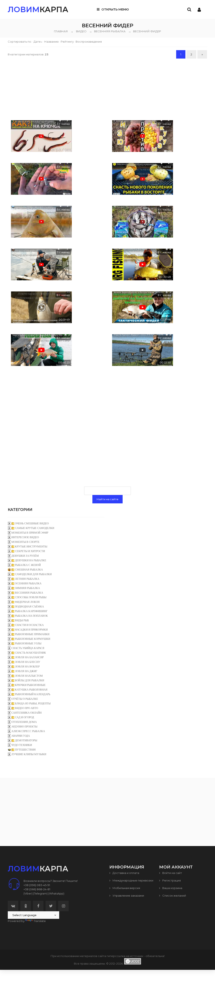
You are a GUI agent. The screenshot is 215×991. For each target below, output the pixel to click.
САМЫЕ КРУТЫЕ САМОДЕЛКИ (34, 528)
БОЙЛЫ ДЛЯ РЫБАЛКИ (29, 680)
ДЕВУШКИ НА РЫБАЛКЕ (30, 560)
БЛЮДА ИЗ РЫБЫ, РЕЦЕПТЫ (33, 703)
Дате (37, 41)
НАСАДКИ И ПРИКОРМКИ (31, 629)
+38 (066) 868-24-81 (37, 889)
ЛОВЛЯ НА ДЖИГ (26, 671)
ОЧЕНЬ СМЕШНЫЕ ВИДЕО (32, 523)
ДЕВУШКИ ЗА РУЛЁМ (25, 555)
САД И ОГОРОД (24, 717)
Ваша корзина (172, 888)
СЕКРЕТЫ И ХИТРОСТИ (30, 551)
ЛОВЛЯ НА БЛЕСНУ (27, 661)
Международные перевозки (132, 880)
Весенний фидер (144, 31)
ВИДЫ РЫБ (22, 620)
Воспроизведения (89, 41)
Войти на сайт (172, 873)
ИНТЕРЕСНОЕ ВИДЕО (25, 537)
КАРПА (38, 9)
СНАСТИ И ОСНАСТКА (29, 625)
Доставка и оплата (125, 873)
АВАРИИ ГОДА (20, 735)
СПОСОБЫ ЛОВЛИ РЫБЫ (30, 597)
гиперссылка (116, 956)
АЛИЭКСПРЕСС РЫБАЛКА (28, 731)
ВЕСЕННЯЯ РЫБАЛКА (107, 31)
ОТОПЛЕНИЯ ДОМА (24, 721)
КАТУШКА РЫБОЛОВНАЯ (31, 689)
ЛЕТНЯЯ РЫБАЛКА (27, 578)
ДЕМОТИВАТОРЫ (26, 740)
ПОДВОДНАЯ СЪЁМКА (29, 606)
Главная (61, 31)
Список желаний (174, 895)
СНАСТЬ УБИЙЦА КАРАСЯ (27, 648)
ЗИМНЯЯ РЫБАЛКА (27, 588)
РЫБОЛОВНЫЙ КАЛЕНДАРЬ (32, 694)
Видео (81, 31)
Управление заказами (128, 895)
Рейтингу (67, 41)
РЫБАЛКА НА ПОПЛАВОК (31, 615)
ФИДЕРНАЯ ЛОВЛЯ (27, 601)
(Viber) (28, 893)
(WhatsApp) (56, 893)
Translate (40, 921)
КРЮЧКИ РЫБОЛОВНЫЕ (30, 685)
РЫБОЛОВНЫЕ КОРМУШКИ (32, 638)
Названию (51, 41)
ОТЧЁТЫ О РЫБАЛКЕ (24, 698)
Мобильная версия (126, 888)
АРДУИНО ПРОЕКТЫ (24, 726)
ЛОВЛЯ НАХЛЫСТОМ (29, 675)
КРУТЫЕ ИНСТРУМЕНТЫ (31, 546)
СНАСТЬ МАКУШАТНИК (30, 652)
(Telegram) (40, 893)
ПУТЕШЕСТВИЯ (25, 749)
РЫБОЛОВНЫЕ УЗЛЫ (28, 643)
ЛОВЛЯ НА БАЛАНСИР (29, 657)
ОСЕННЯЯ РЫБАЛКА (28, 583)
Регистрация (171, 880)
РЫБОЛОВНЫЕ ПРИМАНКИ (32, 634)
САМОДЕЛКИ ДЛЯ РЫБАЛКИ (33, 574)
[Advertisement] (107, 88)
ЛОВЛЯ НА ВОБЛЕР (27, 666)
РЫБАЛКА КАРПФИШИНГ (31, 611)
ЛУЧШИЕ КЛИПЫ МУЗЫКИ (28, 754)
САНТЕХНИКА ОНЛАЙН (26, 712)
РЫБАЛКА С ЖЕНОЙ (28, 565)
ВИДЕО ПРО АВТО (26, 708)
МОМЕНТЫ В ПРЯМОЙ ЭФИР (29, 532)
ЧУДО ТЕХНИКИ (21, 745)
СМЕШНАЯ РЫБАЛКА (29, 569)
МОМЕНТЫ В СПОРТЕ (25, 541)
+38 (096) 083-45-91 (37, 885)
